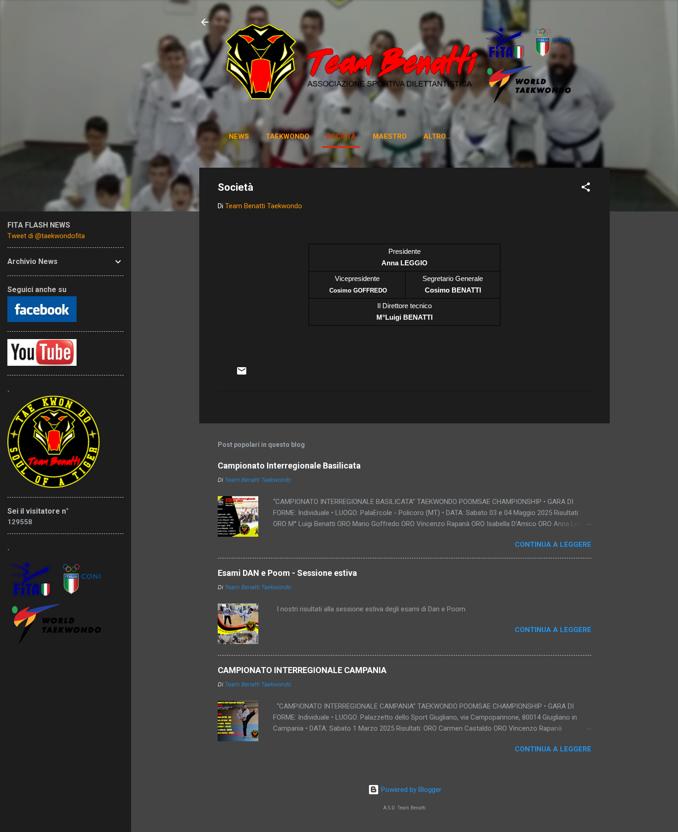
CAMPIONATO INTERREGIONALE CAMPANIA (302, 670)
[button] (585, 189)
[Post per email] (241, 374)
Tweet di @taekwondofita (46, 236)
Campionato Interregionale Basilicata (289, 465)
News (239, 136)
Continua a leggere (553, 544)
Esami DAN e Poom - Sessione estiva (287, 573)
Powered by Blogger (410, 789)
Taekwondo (287, 136)
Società (341, 136)
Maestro (390, 136)
